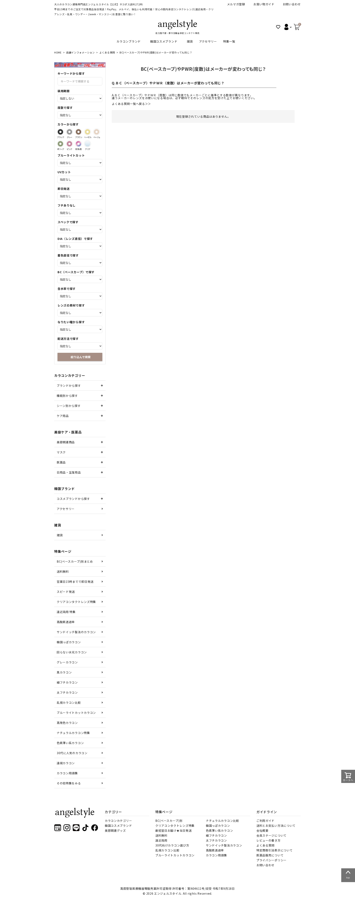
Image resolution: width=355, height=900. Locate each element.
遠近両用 (161, 840)
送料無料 (63, 571)
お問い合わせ (292, 4)
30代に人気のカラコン (72, 753)
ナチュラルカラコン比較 (222, 821)
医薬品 (61, 462)
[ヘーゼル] (87, 131)
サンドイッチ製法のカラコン (76, 632)
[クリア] (87, 143)
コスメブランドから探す (73, 499)
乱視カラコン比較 (69, 702)
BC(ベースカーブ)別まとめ (75, 561)
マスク (61, 452)
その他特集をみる (69, 783)
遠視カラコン (66, 763)
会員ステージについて (271, 835)
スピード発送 (66, 592)
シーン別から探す (69, 406)
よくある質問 (107, 52)
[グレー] (69, 131)
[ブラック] (60, 131)
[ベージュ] (96, 131)
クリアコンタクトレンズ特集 (76, 602)
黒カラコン (64, 672)
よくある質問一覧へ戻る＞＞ (131, 104)
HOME (58, 52)
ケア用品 (63, 416)
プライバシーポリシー (271, 860)
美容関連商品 (66, 442)
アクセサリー (208, 41)
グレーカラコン (67, 662)
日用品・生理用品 (69, 472)
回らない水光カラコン (72, 652)
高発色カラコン (67, 723)
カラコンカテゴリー (118, 821)
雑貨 (190, 41)
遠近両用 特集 (66, 612)
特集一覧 (229, 41)
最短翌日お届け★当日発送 (173, 830)
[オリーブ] (60, 143)
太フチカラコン (67, 692)
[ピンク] (69, 143)
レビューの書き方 (268, 840)
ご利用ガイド (265, 821)
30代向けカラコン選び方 (172, 845)
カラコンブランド (128, 41)
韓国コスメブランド (163, 41)
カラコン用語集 (67, 773)
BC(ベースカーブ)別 (169, 821)
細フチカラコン (67, 682)
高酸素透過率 (66, 622)
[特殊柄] (78, 143)
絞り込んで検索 (81, 357)
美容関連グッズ (115, 830)
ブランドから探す (69, 385)
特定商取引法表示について (274, 850)
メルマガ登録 (236, 4)
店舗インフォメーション (80, 52)
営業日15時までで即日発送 (75, 581)
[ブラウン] (78, 131)
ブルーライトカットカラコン (76, 713)
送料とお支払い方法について (276, 825)
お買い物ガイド (263, 4)
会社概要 (262, 830)
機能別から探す (67, 396)
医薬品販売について (270, 855)
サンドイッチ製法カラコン (224, 845)
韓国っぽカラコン (69, 642)
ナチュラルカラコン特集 (73, 733)
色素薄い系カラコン (70, 743)
